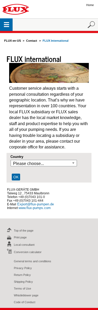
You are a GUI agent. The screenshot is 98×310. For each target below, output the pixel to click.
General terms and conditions (32, 261)
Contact (31, 40)
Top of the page (23, 230)
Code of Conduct (24, 302)
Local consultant (24, 244)
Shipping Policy (23, 281)
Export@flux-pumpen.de (35, 204)
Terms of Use (22, 288)
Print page (20, 237)
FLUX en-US (12, 40)
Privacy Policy (23, 268)
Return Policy (22, 274)
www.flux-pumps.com (35, 208)
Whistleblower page (26, 295)
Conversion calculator (28, 252)
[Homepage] (16, 9)
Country (16, 157)
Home (90, 5)
